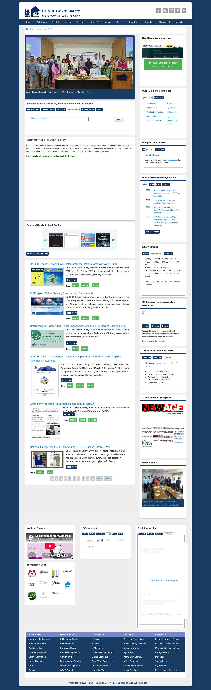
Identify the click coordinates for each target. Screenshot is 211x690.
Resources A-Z (99, 635)
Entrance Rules (67, 644)
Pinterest (159, 535)
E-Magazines (98, 649)
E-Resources (172, 104)
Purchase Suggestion (154, 121)
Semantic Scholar (87, 109)
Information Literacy (132, 657)
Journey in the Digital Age (40, 640)
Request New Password (166, 671)
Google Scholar (73, 109)
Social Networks (131, 649)
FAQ (30, 666)
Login (145, 326)
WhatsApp (147, 357)
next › (99, 478)
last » (108, 478)
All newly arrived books (37, 253)
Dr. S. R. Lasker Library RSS (184, 10)
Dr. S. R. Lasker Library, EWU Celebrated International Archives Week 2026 (73, 264)
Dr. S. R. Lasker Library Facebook (158, 10)
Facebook (141, 535)
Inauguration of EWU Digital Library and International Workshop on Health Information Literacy (161, 502)
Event (158, 184)
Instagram (169, 535)
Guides (68, 21)
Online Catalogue (153, 116)
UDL (92, 535)
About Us (56, 21)
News (152, 184)
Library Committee (37, 657)
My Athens (171, 116)
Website (99, 109)
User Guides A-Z (68, 635)
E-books (150, 149)
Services (120, 21)
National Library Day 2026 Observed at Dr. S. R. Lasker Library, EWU (70, 447)
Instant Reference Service (167, 640)
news (75, 285)
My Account (164, 21)
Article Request (130, 662)
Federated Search (48, 109)
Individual (100, 535)
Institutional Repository (102, 653)
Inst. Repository (152, 104)
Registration (134, 21)
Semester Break (156, 254)
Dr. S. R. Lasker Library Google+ (171, 10)
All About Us (34, 635)
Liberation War (98, 671)
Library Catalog (33, 109)
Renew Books (151, 108)
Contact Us (168, 357)
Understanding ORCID (70, 666)
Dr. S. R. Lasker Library (100, 683)
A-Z (120, 535)
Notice (145, 184)
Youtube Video (35, 649)
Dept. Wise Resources (101, 21)
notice (95, 285)
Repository (61, 109)
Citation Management (133, 666)
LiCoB (85, 535)
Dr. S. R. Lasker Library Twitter (165, 10)
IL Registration (172, 112)
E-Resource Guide (69, 640)
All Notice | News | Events (167, 644)
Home (28, 21)
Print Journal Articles (101, 666)
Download (149, 21)
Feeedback (148, 366)
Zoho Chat (157, 357)
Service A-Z (129, 635)
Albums (166, 184)
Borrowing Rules (68, 649)
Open (114, 535)
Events (31, 671)
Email (177, 362)
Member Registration (154, 112)
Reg (108, 535)
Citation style (66, 657)
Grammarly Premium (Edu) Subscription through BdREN (62, 403)
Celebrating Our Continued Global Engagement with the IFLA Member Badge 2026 (77, 326)
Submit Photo (161, 662)
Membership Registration (167, 649)
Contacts (179, 21)
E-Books (96, 640)
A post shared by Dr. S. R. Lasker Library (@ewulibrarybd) (169, 615)
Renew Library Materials (134, 644)
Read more (71, 280)
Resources (81, 21)
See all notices (152, 231)
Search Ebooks (152, 155)
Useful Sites (158, 98)
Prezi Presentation (37, 644)
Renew (165, 326)
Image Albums (35, 662)
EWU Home (41, 21)
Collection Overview (37, 653)
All (144, 149)
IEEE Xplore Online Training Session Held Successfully (61, 293)
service (92, 419)
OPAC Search (66, 671)
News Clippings (130, 671)
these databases (168, 160)
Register (155, 326)
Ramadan (168, 254)
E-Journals (160, 149)
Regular (145, 254)
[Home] (53, 17)
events (85, 285)
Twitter (150, 535)
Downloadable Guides (70, 662)
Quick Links (147, 98)
